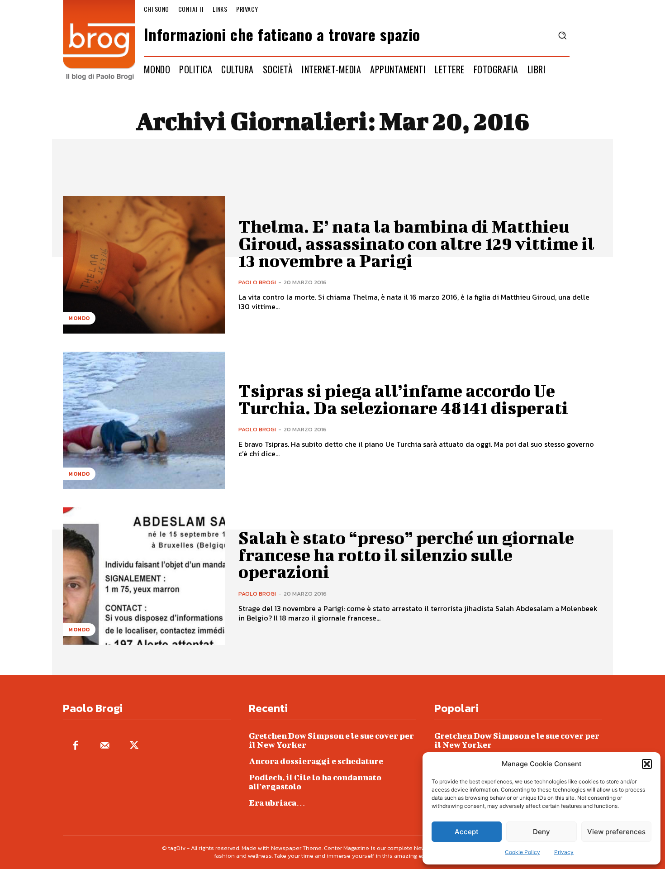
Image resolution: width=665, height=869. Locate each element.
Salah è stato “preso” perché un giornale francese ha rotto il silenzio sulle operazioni (406, 555)
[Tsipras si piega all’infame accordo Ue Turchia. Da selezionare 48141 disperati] (144, 420)
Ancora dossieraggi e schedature (316, 761)
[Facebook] (75, 746)
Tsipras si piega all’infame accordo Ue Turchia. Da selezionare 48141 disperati (403, 399)
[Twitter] (134, 746)
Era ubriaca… (277, 802)
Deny (541, 831)
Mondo (79, 318)
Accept (467, 831)
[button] (646, 764)
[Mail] (104, 746)
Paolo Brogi (257, 282)
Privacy (564, 852)
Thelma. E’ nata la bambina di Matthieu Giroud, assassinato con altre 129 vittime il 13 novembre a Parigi (416, 243)
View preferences (616, 831)
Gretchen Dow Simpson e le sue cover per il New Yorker (331, 740)
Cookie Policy (522, 852)
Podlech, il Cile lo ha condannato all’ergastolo (315, 782)
